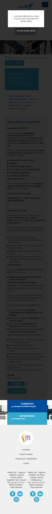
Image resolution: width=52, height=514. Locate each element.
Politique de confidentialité (26, 459)
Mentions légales (26, 454)
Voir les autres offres (26, 31)
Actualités (26, 450)
